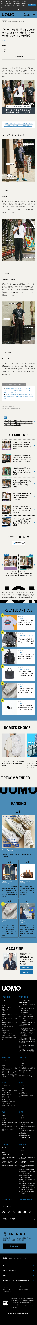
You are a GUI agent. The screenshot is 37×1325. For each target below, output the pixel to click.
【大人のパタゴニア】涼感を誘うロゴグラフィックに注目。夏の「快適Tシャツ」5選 (26, 622)
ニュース (21, 652)
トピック (6, 24)
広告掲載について (7, 1291)
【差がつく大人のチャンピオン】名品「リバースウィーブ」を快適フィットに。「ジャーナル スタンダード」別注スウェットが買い (25, 691)
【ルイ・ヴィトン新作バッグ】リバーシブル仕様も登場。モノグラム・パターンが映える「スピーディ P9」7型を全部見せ (27, 890)
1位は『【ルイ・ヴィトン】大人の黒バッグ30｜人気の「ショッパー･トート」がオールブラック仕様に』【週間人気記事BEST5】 (26, 674)
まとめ (21, 618)
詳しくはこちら (31, 4)
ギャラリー (6, 852)
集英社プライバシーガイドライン (10, 1289)
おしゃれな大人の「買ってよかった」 (25, 636)
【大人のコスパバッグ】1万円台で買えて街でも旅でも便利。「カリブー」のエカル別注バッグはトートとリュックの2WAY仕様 (26, 657)
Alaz (5, 52)
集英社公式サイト (7, 1286)
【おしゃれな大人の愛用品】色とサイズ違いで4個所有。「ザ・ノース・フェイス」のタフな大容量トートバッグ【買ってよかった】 (26, 641)
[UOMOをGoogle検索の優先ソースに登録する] (18, 543)
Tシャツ (4, 40)
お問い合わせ (22, 1286)
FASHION (10, 592)
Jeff (5, 49)
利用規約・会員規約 (23, 1289)
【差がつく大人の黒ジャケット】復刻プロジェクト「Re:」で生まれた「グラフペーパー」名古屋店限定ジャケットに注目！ (26, 708)
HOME (3, 592)
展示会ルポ (6, 884)
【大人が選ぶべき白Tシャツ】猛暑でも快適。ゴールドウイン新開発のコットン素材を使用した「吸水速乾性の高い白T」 (18, 396)
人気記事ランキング (24, 669)
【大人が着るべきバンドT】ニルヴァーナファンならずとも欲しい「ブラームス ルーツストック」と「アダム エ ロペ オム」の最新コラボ (18, 390)
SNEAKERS (5, 850)
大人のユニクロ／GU (26, 923)
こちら (16, 1307)
